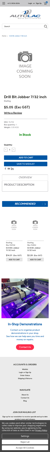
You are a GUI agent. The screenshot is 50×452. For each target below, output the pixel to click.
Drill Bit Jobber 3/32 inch (34, 249)
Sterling (7, 101)
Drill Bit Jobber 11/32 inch (12, 249)
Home (4, 36)
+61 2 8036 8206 (13, 3)
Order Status (25, 375)
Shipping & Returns (25, 378)
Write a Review (13, 112)
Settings (25, 436)
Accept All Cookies (25, 447)
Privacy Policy (41, 430)
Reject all (25, 441)
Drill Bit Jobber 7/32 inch (18, 36)
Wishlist (25, 369)
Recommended (25, 203)
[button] (25, 347)
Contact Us (25, 398)
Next (45, 204)
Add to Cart (14, 260)
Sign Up (38, 3)
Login (30, 3)
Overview (25, 177)
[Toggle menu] (3, 4)
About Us (25, 395)
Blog (25, 401)
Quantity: (8, 145)
